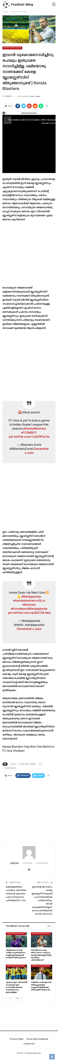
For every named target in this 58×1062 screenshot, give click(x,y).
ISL (40, 764)
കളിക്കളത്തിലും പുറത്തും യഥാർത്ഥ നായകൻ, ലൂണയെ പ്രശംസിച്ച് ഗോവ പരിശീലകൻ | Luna (16, 894)
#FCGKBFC (29, 433)
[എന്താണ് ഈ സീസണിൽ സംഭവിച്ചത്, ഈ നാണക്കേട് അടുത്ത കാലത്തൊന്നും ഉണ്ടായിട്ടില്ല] (16, 972)
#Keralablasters (24, 601)
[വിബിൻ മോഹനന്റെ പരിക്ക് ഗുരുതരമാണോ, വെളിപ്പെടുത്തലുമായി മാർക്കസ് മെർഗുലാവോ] (16, 939)
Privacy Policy (17, 1039)
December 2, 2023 (29, 629)
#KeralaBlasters (34, 429)
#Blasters (29, 605)
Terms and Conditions (37, 1039)
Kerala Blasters (10, 768)
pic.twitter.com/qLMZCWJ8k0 (29, 613)
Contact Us (29, 1043)
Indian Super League (12, 48)
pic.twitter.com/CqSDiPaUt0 (29, 437)
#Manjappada (31, 597)
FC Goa (13, 764)
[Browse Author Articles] (29, 852)
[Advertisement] (29, 255)
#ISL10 (40, 601)
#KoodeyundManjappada (29, 609)
